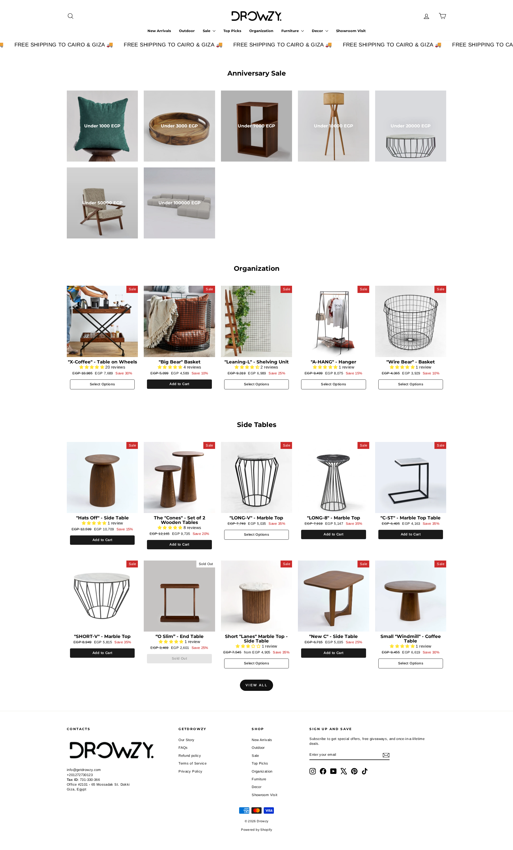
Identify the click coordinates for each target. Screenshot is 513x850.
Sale (207, 31)
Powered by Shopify (256, 830)
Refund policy (189, 756)
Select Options (102, 384)
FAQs (183, 748)
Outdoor (187, 31)
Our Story (186, 740)
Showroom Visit (351, 31)
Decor (318, 31)
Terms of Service (192, 763)
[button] (92, 367)
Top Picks (232, 31)
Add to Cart (179, 384)
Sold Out (179, 658)
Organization (261, 31)
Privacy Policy (190, 771)
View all (257, 685)
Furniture (290, 31)
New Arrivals (159, 31)
